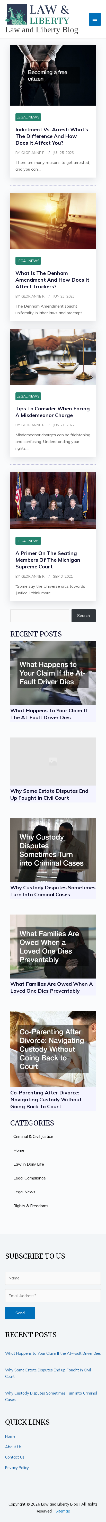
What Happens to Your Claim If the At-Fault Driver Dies (53, 1353)
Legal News (28, 117)
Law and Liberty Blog (41, 29)
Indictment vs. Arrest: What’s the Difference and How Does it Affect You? (51, 136)
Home (10, 1436)
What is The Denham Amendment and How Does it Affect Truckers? (52, 280)
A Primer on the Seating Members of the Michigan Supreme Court (47, 560)
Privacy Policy (17, 1467)
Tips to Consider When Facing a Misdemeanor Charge (52, 411)
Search (83, 615)
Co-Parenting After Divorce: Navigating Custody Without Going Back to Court (46, 1099)
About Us (13, 1446)
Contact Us (14, 1457)
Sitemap (63, 1511)
